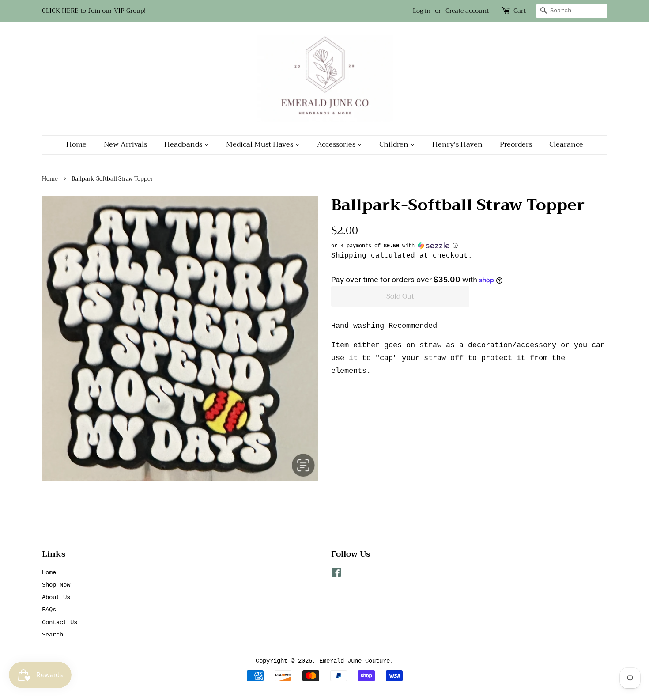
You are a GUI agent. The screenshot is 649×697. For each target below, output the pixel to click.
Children (394, 144)
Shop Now (56, 584)
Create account (467, 10)
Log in (421, 10)
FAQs (49, 609)
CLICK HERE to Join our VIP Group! (94, 10)
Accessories (337, 144)
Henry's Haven (457, 144)
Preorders (516, 144)
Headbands (184, 144)
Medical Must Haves (260, 144)
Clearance (566, 144)
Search (52, 634)
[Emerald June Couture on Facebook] (336, 574)
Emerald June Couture (354, 660)
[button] (469, 246)
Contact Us (59, 622)
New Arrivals (125, 144)
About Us (56, 597)
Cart (519, 11)
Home (76, 144)
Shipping (348, 256)
